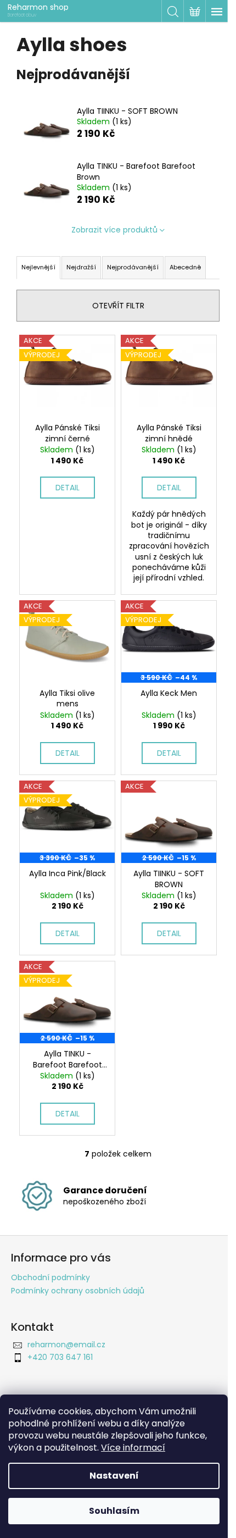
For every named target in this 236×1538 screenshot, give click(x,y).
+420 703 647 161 (60, 1357)
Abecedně (185, 267)
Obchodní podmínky (50, 1277)
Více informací (133, 1447)
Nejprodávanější (133, 267)
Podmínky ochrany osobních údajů (77, 1290)
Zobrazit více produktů (114, 229)
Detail (67, 487)
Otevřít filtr (118, 305)
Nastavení (114, 1475)
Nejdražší (81, 267)
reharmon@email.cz (66, 1344)
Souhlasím (114, 1510)
